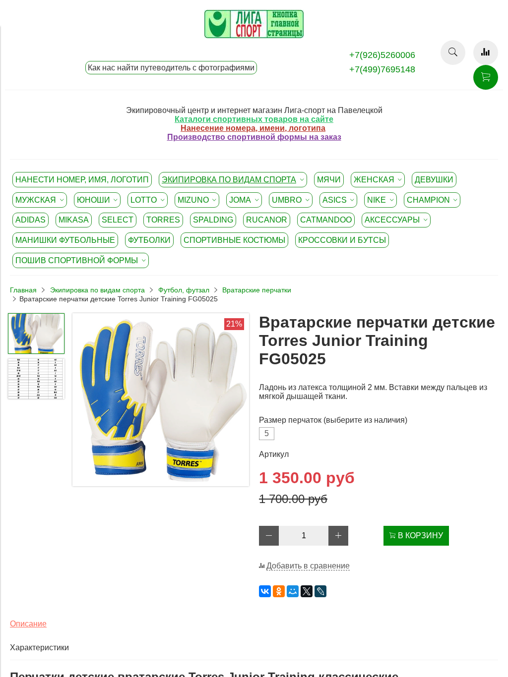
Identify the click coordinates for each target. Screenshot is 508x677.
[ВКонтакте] (265, 591)
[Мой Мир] (293, 591)
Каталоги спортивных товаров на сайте (254, 119)
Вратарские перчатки (256, 290)
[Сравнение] (485, 52)
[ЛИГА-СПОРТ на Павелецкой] (254, 35)
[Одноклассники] (279, 591)
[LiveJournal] (320, 591)
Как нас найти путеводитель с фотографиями (171, 67)
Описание (28, 624)
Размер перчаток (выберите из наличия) (333, 420)
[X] (307, 591)
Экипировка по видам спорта (97, 290)
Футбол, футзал (183, 290)
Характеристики (39, 647)
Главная (23, 290)
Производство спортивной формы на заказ (254, 137)
